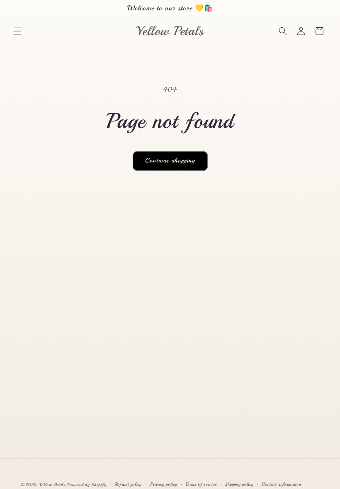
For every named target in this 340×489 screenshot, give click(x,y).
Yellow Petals (52, 484)
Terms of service (200, 484)
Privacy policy (163, 484)
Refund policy (128, 484)
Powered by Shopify (87, 484)
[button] (17, 31)
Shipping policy (239, 484)
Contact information (281, 484)
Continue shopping (170, 161)
